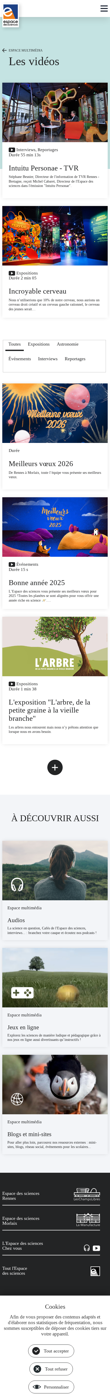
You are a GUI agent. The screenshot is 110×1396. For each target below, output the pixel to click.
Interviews (48, 358)
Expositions (39, 344)
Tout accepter (56, 1351)
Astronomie (68, 344)
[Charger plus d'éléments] (55, 767)
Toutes (14, 344)
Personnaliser (56, 1387)
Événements (19, 358)
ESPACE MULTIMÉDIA (25, 50)
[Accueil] (10, 15)
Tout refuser (56, 1369)
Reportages (75, 358)
